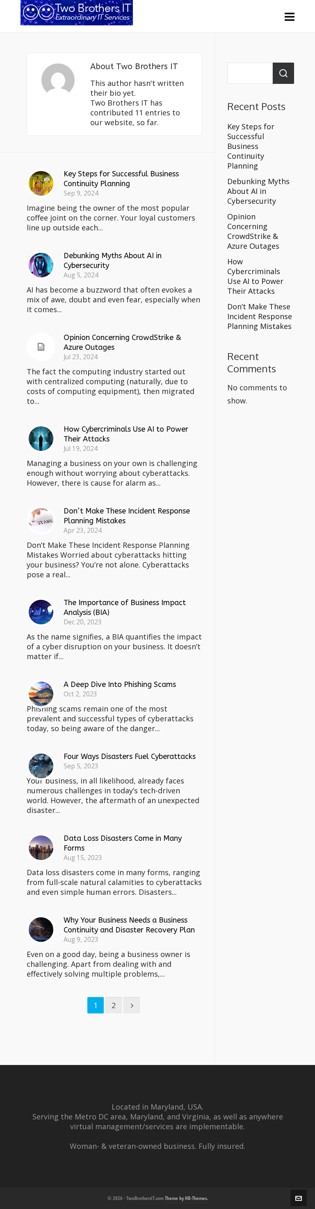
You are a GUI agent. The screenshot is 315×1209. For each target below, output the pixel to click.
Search (283, 73)
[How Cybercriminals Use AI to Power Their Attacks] (41, 438)
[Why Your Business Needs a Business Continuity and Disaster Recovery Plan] (41, 929)
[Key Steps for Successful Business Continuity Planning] (41, 183)
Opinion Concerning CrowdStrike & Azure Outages (253, 231)
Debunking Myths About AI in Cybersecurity (258, 191)
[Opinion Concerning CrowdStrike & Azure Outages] (41, 347)
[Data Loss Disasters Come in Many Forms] (41, 847)
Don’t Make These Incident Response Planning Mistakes (259, 316)
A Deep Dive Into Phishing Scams (120, 684)
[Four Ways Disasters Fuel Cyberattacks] (41, 766)
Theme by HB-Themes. (186, 1198)
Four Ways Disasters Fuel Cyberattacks (130, 756)
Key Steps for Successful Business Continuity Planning (250, 146)
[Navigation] (289, 16)
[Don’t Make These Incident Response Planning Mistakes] (41, 520)
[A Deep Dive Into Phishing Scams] (41, 694)
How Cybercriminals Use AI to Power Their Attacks (255, 276)
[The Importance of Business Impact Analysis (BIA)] (41, 612)
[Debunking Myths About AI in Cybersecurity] (41, 265)
